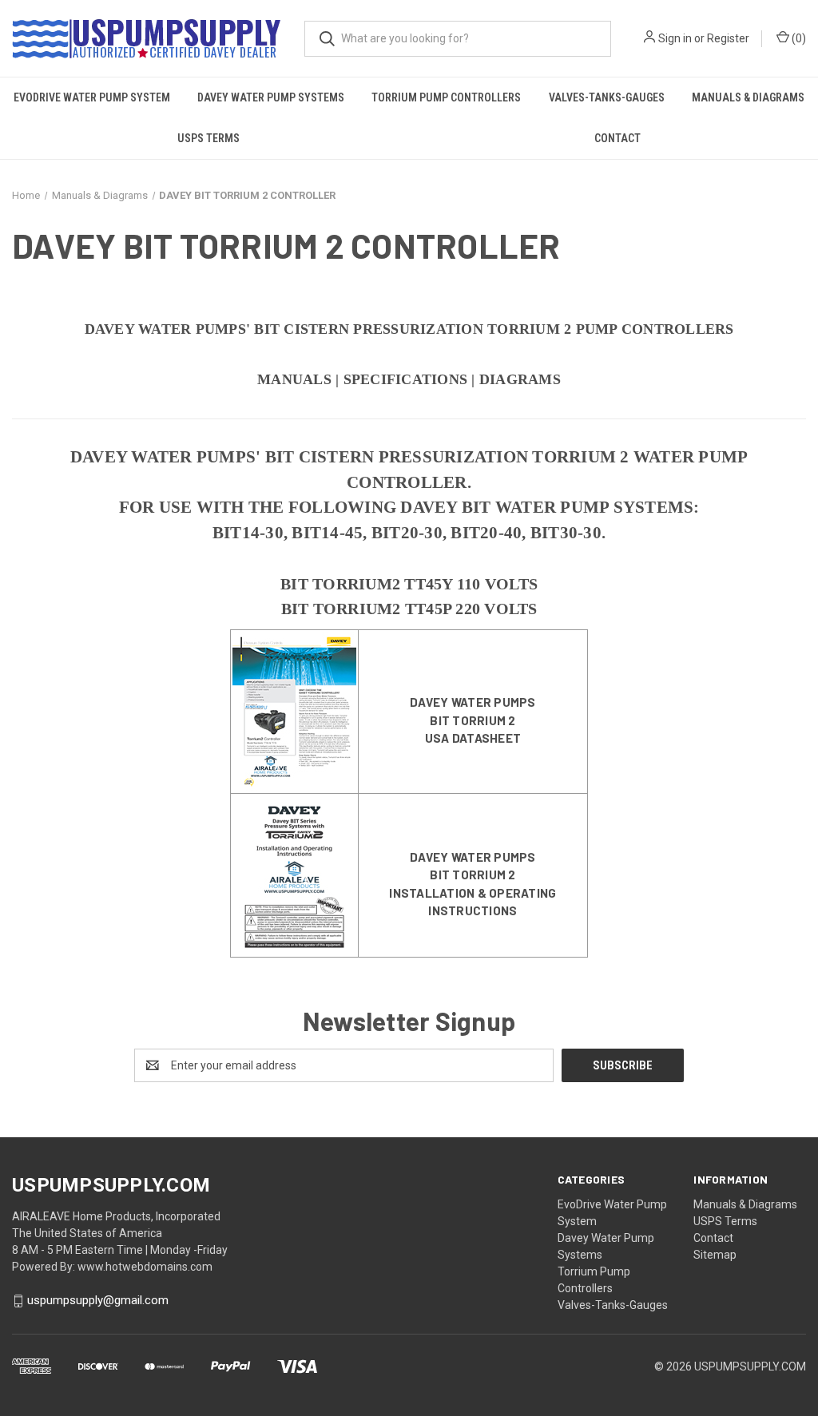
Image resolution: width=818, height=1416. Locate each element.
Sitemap (715, 1254)
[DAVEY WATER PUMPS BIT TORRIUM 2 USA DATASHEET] (294, 710)
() (797, 38)
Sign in (675, 38)
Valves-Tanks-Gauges (607, 97)
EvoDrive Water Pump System (92, 97)
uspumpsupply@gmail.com (98, 1300)
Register (728, 38)
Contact (617, 138)
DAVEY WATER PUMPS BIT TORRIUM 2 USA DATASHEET (472, 720)
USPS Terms (208, 138)
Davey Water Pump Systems (270, 97)
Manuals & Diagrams (748, 97)
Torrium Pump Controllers (446, 97)
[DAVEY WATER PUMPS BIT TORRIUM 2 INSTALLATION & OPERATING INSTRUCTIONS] (294, 874)
